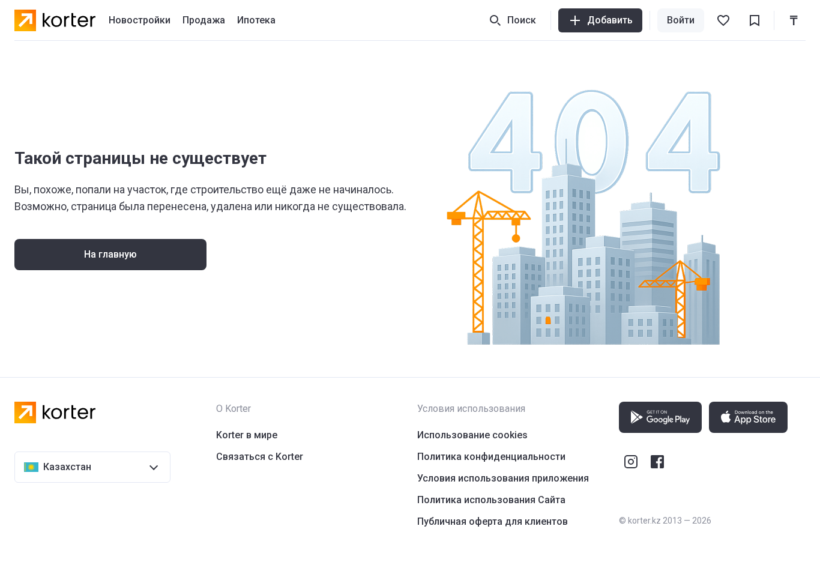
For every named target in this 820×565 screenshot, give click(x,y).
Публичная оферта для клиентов (492, 521)
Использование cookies (472, 435)
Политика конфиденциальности (491, 456)
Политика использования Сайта (491, 500)
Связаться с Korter (259, 456)
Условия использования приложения (503, 478)
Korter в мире (246, 435)
